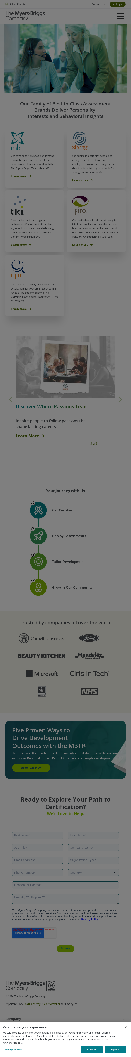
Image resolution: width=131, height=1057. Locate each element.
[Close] (125, 1027)
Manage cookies (13, 1049)
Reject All (115, 1049)
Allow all (92, 1049)
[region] (65, 1039)
